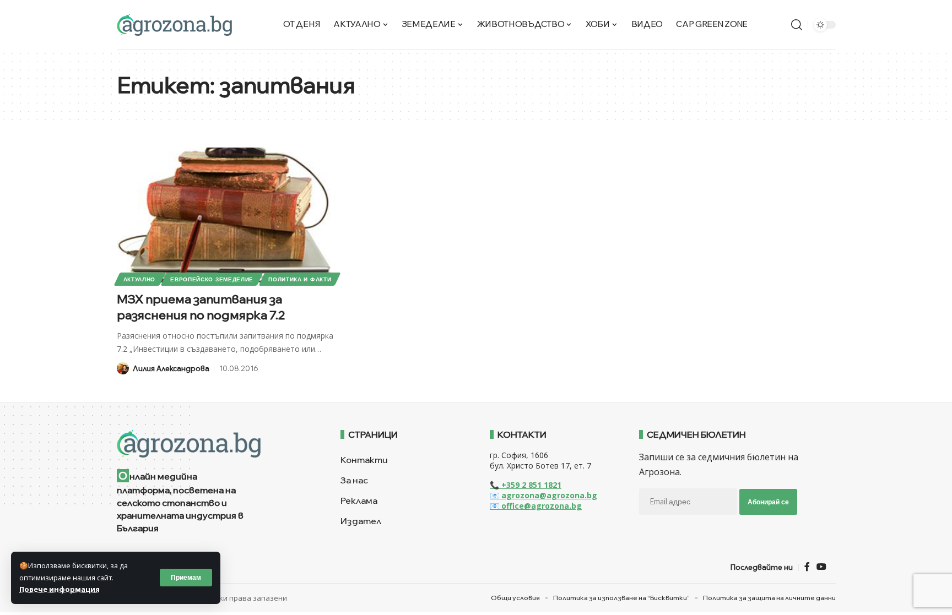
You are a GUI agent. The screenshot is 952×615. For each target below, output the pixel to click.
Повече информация (59, 589)
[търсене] (796, 24)
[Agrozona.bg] (174, 25)
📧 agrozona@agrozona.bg (543, 495)
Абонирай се (768, 502)
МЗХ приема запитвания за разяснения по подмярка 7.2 (201, 307)
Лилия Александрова (171, 368)
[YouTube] (821, 566)
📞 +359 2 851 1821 (525, 485)
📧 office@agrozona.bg (536, 505)
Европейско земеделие (211, 279)
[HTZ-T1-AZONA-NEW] (215, 444)
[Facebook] (807, 566)
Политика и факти (299, 279)
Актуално (139, 279)
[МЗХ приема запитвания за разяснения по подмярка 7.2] (229, 215)
